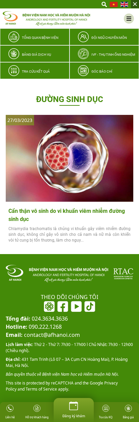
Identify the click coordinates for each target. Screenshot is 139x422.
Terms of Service (41, 389)
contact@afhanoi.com (43, 335)
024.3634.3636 (37, 318)
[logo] (46, 18)
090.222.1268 (34, 326)
